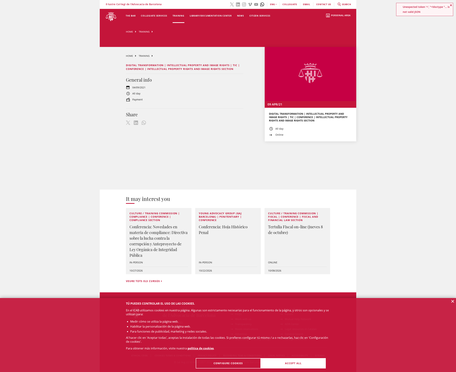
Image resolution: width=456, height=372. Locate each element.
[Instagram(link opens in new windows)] (244, 4)
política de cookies (201, 348)
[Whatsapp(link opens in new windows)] (262, 4)
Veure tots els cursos (143, 281)
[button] (451, 5)
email (306, 4)
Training (178, 15)
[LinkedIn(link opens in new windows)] (238, 4)
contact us (323, 4)
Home (129, 31)
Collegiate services (154, 15)
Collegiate (290, 4)
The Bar (131, 15)
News (240, 15)
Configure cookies (228, 363)
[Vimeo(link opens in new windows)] (250, 4)
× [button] (453, 301)
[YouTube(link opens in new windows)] (256, 4)
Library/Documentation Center (211, 15)
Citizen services (259, 15)
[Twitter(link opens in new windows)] (232, 4)
